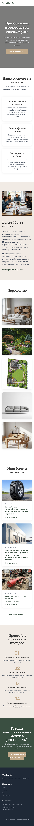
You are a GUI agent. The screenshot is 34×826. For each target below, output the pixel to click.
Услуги (4, 790)
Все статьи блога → (17, 615)
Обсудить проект (17, 51)
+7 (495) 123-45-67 (8, 807)
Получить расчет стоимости (18, 756)
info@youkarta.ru (7, 810)
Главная (4, 788)
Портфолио (6, 795)
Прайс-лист (6, 793)
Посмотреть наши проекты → (13, 270)
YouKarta (8, 3)
